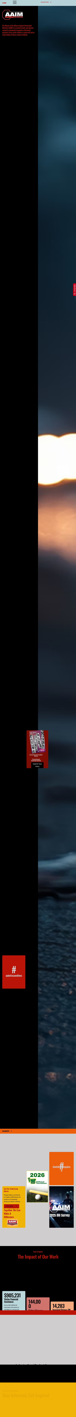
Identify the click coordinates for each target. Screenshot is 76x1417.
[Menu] (15, 2)
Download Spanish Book (36, 760)
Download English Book (36, 755)
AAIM (4, 3)
